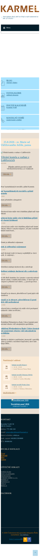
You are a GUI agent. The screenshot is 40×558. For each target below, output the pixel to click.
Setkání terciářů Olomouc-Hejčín (22, 375)
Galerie (3, 459)
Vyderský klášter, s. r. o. (9, 478)
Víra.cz (3, 484)
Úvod (3, 454)
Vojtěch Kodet (6, 472)
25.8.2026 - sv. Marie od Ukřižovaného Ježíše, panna (16, 143)
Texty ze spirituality (8, 474)
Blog (2, 458)
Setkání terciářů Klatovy (19, 365)
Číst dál (6, 174)
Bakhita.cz (4, 480)
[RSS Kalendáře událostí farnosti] (25, 539)
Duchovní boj (6, 476)
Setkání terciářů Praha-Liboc (21, 385)
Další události (9, 393)
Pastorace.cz (5, 482)
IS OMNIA (24, 535)
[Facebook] (29, 539)
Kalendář (4, 456)
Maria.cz (4, 486)
